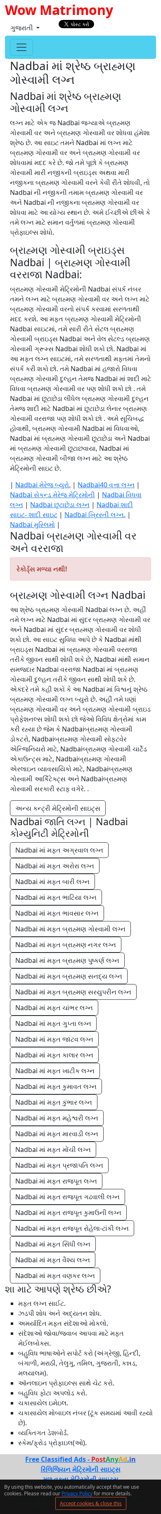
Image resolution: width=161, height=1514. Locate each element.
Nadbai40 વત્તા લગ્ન (106, 484)
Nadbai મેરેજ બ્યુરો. (43, 484)
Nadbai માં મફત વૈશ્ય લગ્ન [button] (52, 1259)
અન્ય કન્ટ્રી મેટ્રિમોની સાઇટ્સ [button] (57, 808)
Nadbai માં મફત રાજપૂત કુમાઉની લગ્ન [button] (68, 1212)
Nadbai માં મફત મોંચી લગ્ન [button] (53, 1149)
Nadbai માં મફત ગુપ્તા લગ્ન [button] (53, 1023)
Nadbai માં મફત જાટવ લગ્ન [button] (54, 1039)
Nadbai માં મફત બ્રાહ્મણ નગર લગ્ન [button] (65, 944)
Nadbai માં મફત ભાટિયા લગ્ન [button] (56, 897)
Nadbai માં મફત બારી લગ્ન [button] (52, 881)
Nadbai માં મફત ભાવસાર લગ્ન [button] (57, 913)
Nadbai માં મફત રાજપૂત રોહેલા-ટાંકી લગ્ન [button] (72, 1228)
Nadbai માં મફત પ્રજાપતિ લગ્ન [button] (59, 1165)
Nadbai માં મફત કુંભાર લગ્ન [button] (53, 1102)
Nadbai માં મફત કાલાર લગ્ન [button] (54, 1055)
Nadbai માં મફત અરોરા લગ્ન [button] (54, 865)
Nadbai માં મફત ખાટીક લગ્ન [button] (55, 1070)
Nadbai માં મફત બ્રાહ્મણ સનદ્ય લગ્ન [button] (68, 976)
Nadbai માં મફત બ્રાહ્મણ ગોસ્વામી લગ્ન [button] (70, 928)
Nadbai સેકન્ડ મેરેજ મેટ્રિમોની (52, 494)
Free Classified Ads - (80, 1459)
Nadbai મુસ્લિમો (32, 524)
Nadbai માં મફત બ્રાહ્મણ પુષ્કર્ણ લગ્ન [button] (67, 960)
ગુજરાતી (22, 27)
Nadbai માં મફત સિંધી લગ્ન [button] (52, 1244)
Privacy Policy (77, 1493)
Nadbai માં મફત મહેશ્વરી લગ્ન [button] (56, 1118)
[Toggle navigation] (21, 47)
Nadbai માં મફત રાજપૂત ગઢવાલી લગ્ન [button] (67, 1196)
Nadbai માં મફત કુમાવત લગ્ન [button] (56, 1086)
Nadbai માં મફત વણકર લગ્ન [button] (55, 1275)
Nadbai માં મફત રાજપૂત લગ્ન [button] (56, 1181)
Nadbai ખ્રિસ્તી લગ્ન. (94, 514)
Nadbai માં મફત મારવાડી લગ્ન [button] (56, 1133)
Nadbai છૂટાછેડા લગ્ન (60, 504)
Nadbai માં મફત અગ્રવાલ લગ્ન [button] (59, 850)
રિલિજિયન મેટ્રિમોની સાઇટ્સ (81, 1469)
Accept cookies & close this (91, 1503)
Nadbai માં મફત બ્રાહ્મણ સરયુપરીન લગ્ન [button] (73, 991)
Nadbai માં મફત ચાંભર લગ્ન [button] (54, 1007)
